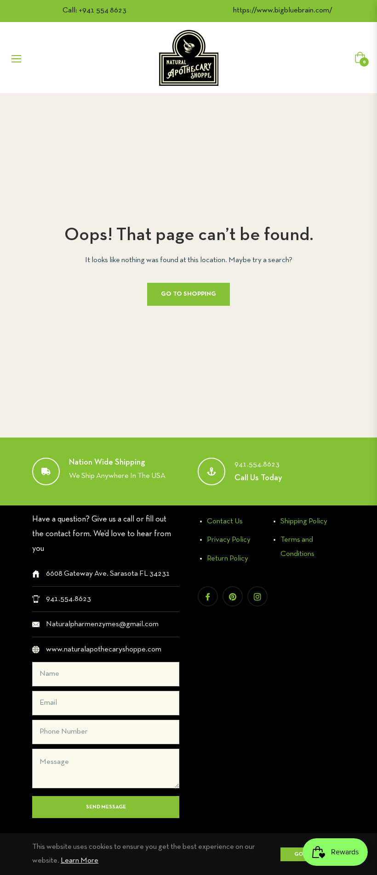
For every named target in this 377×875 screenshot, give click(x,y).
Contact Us (225, 521)
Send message (106, 807)
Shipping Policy (303, 521)
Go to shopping (188, 294)
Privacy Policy (229, 539)
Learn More (79, 860)
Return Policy (227, 558)
